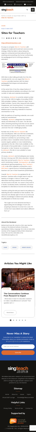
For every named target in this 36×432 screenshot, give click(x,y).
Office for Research (8, 2)
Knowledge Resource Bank (25, 397)
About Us (14, 394)
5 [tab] (22, 320)
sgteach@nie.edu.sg (14, 341)
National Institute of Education (24, 2)
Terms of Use (19, 408)
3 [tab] (16, 320)
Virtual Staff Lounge (8, 397)
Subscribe (18, 353)
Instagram (19, 5)
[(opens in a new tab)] (18, 421)
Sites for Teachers (20, 47)
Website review (26, 247)
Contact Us (28, 408)
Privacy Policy (8, 408)
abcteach (13, 97)
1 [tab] (11, 320)
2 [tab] (13, 320)
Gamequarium (23, 162)
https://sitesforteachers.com (11, 43)
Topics (29, 394)
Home (7, 394)
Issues (22, 394)
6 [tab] (25, 320)
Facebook (9, 5)
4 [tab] (19, 320)
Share (5, 247)
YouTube (28, 5)
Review (14, 247)
